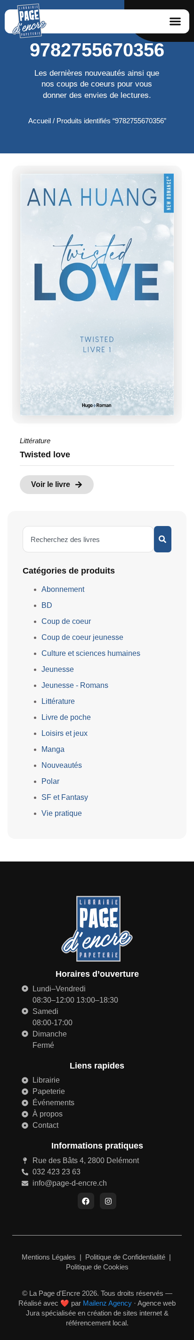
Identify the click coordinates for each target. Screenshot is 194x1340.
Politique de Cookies (97, 1267)
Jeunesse (57, 669)
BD (46, 605)
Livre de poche (66, 717)
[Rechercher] (162, 539)
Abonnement (62, 589)
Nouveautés (61, 765)
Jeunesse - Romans (74, 685)
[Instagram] (108, 1201)
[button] (175, 21)
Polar (50, 781)
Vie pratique (61, 813)
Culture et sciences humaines (90, 653)
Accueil (39, 121)
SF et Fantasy (64, 797)
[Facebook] (86, 1201)
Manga (53, 749)
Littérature (35, 441)
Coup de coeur (66, 621)
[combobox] (88, 539)
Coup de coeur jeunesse (82, 637)
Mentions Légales (50, 1257)
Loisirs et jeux (64, 733)
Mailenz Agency (107, 1303)
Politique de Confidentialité (126, 1257)
